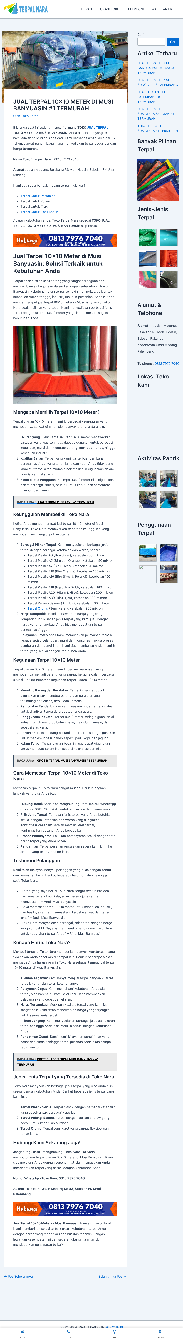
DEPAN (86, 9)
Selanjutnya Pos (112, 1276)
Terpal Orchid (38, 608)
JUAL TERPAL (97, 127)
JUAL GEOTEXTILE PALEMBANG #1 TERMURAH (151, 97)
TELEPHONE (135, 9)
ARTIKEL (169, 9)
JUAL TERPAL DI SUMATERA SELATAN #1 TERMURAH (155, 113)
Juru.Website (114, 1326)
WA (154, 9)
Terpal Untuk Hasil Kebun (39, 212)
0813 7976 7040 (167, 363)
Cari (140, 35)
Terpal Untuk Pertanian (37, 196)
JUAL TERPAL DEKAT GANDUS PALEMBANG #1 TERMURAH (156, 68)
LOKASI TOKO (109, 9)
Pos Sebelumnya (18, 1276)
